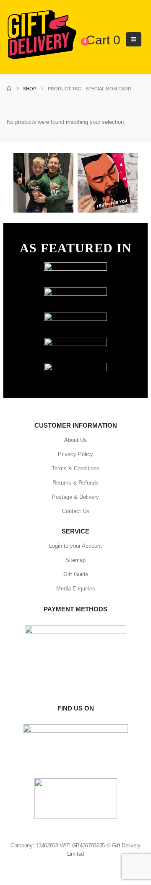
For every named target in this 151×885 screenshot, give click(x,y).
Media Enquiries (75, 588)
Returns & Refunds (75, 483)
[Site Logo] (42, 35)
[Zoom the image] (75, 266)
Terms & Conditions (75, 468)
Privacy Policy (75, 454)
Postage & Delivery (75, 497)
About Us (75, 440)
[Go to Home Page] (9, 89)
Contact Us (75, 511)
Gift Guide (75, 574)
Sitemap (75, 560)
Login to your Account (75, 546)
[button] (133, 39)
